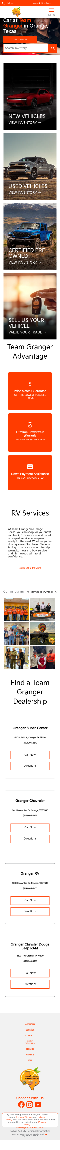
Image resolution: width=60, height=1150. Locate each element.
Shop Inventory (20, 39)
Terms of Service (24, 1117)
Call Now (30, 754)
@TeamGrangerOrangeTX (42, 592)
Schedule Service (30, 567)
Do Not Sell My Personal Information (30, 1131)
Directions (30, 765)
